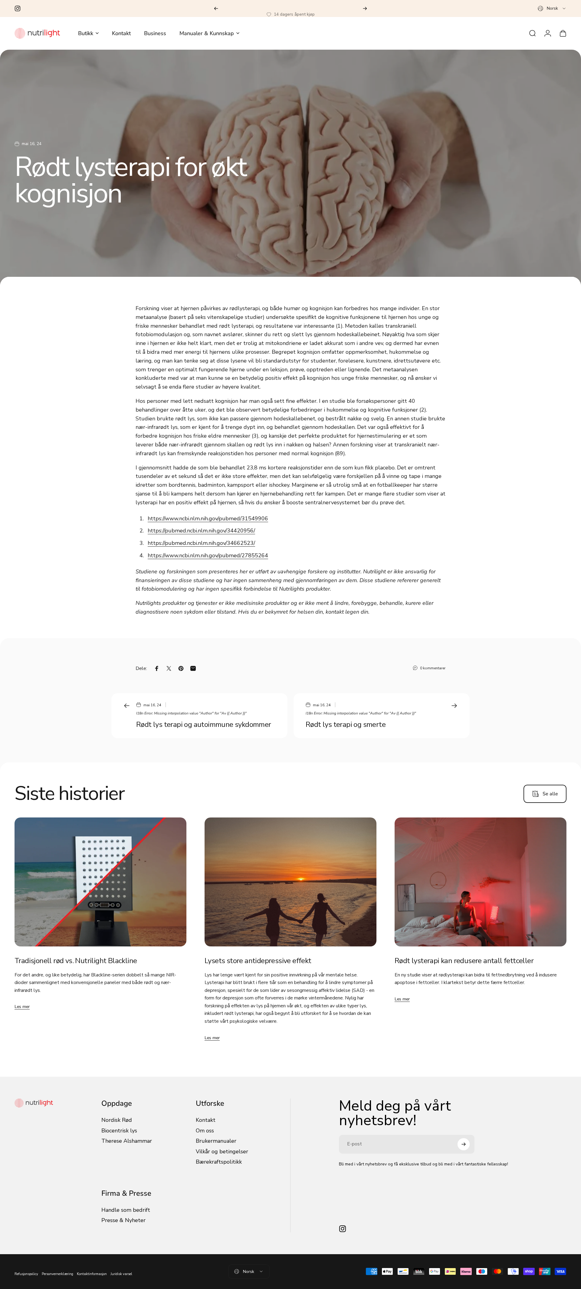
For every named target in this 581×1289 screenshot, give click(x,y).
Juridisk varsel (121, 1274)
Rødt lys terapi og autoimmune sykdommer (203, 724)
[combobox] (552, 8)
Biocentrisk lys (119, 1130)
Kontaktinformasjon (92, 1274)
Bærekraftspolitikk (219, 1161)
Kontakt (205, 1120)
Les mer (22, 1006)
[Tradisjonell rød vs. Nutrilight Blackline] (100, 881)
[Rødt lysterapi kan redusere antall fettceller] (480, 881)
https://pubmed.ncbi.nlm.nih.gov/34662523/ (201, 543)
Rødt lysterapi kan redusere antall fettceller (464, 961)
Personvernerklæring (57, 1274)
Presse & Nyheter (123, 1220)
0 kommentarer (432, 668)
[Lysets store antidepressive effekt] (290, 881)
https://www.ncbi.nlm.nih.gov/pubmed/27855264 (208, 555)
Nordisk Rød (116, 1120)
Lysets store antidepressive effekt (258, 961)
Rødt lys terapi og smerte (346, 724)
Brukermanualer (216, 1141)
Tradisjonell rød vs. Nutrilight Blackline (76, 961)
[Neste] (365, 8)
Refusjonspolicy (26, 1274)
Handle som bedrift (125, 1210)
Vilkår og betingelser (222, 1151)
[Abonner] (464, 1144)
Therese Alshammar (126, 1141)
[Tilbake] (216, 8)
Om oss (205, 1130)
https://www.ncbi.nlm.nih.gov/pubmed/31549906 (208, 518)
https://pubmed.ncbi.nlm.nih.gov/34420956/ (201, 530)
